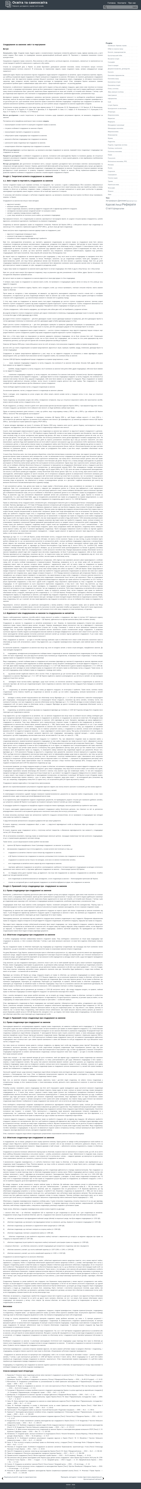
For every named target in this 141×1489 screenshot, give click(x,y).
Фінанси (110, 191)
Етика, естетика (113, 88)
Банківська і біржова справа (117, 45)
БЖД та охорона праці (115, 49)
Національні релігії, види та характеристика (20, 1477)
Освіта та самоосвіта (29, 2)
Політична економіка (115, 151)
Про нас (132, 3)
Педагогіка (111, 141)
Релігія (110, 168)
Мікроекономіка (113, 131)
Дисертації (130, 201)
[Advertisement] (70, 25)
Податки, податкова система (117, 145)
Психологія (111, 158)
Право (110, 155)
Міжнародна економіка (115, 128)
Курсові (110, 204)
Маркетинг (111, 118)
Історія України (113, 105)
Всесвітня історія (113, 59)
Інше (109, 102)
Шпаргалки (118, 208)
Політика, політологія (115, 148)
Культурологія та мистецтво (117, 108)
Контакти (122, 3)
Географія (111, 62)
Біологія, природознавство (117, 52)
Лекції (118, 204)
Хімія (109, 194)
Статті (109, 208)
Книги (135, 201)
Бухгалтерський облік (115, 55)
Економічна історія (114, 82)
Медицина (111, 121)
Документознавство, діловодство (119, 69)
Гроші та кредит (113, 65)
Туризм (110, 181)
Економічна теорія (114, 85)
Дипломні (122, 201)
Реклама (111, 165)
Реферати (129, 204)
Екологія (111, 72)
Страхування (112, 174)
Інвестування (112, 95)
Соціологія (111, 171)
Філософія (111, 188)
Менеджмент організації (116, 125)
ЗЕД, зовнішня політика (116, 92)
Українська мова (113, 184)
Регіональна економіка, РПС (117, 161)
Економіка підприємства (116, 75)
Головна (112, 3)
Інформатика (112, 98)
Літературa (111, 112)
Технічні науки (112, 178)
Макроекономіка (113, 115)
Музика (110, 138)
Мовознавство (112, 135)
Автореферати (112, 201)
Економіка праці (113, 78)
